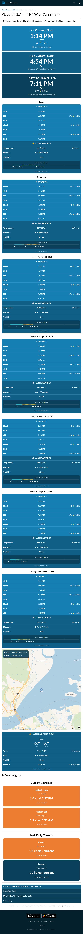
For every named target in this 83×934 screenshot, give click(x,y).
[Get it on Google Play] (49, 916)
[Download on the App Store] (33, 916)
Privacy (38, 921)
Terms (45, 921)
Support (51, 921)
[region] (41, 689)
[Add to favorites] (59, 14)
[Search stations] (74, 3)
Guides (31, 921)
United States (6, 10)
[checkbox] (15, 652)
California (15, 10)
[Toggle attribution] (79, 727)
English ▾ (41, 925)
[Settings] (79, 3)
